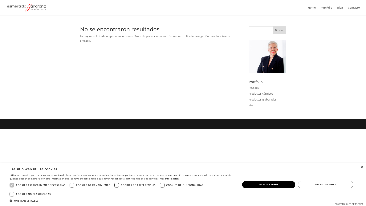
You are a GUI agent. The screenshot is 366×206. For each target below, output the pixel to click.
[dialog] (183, 184)
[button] (122, 201)
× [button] (361, 167)
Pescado (254, 87)
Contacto (354, 7)
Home (312, 7)
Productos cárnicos (261, 93)
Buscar (279, 30)
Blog (340, 7)
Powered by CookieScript (349, 204)
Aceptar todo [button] (268, 184)
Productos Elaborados (263, 99)
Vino (251, 105)
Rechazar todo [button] (325, 184)
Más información (169, 178)
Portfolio (326, 7)
